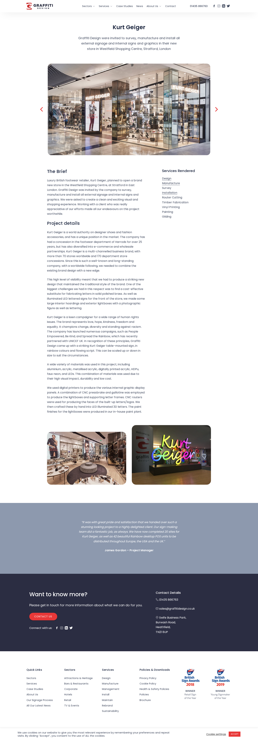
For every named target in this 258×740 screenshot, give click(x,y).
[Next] (216, 109)
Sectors (87, 6)
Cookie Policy (148, 683)
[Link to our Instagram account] (218, 6)
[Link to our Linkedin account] (223, 6)
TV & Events (71, 705)
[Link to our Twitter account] (228, 6)
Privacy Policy (148, 678)
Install (105, 694)
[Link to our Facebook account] (214, 6)
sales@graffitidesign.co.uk (177, 609)
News (139, 6)
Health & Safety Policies (154, 689)
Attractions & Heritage (78, 678)
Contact (170, 6)
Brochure (145, 700)
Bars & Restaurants (76, 683)
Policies (144, 694)
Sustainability (110, 711)
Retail (67, 700)
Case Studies (124, 6)
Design (166, 178)
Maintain (107, 700)
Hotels (68, 694)
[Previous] (42, 109)
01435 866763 (199, 6)
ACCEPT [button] (234, 734)
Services (104, 6)
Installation (169, 193)
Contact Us (43, 616)
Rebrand (107, 705)
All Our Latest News (39, 705)
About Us (152, 6)
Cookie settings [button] (216, 734)
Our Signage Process (40, 700)
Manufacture (171, 183)
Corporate (71, 689)
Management (110, 689)
